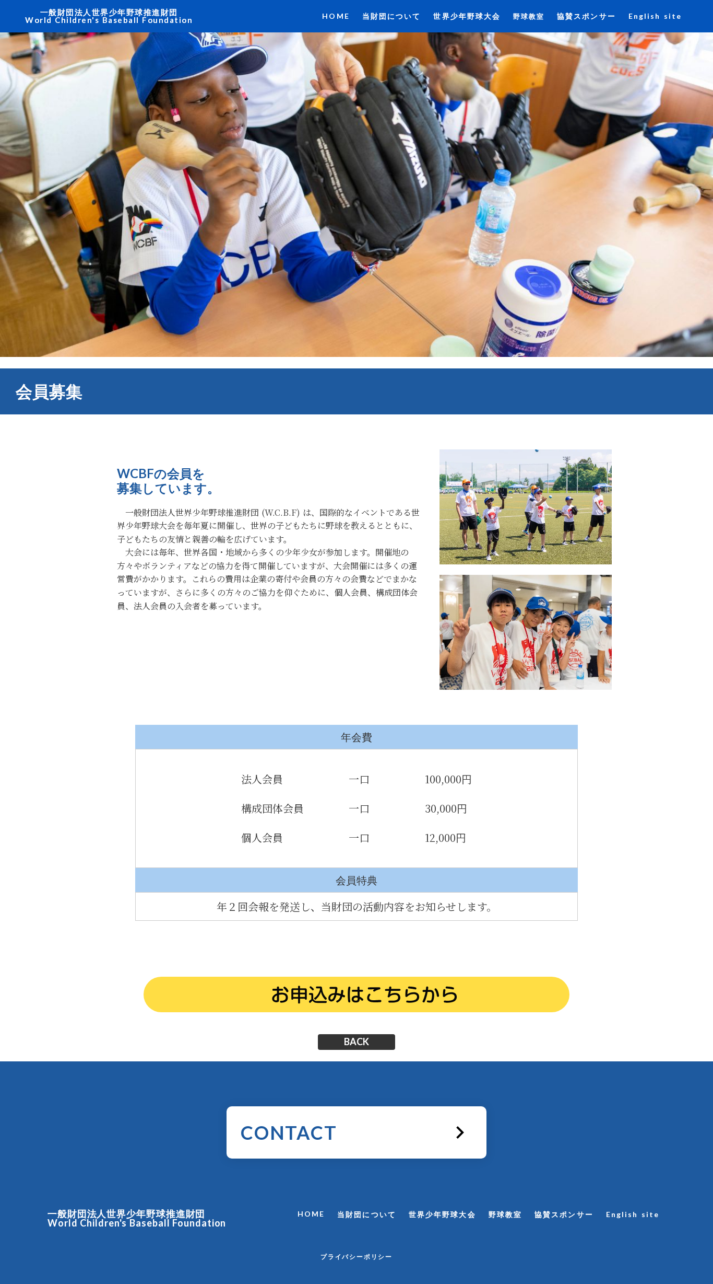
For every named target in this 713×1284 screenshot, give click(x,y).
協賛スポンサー (586, 15)
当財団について (391, 15)
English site (655, 15)
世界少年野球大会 (467, 15)
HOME (335, 15)
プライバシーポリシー (356, 1256)
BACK (356, 1042)
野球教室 (528, 16)
